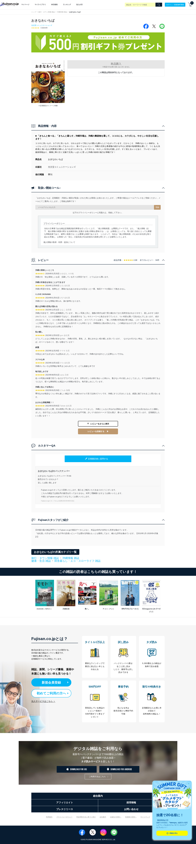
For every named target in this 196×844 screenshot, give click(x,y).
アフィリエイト (64, 802)
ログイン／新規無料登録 (175, 4)
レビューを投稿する (96, 431)
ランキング (67, 4)
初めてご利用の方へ (51, 693)
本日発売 (54, 4)
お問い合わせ (131, 809)
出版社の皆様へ (115, 817)
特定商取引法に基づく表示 (86, 817)
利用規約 (49, 817)
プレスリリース (64, 809)
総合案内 (98, 796)
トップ (33, 12)
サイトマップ (145, 817)
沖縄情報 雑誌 (62, 12)
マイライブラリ (40, 4)
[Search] (158, 5)
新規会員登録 (51, 682)
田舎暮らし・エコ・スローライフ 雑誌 (77, 560)
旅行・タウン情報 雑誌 (46, 12)
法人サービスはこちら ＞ (43, 701)
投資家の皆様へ (130, 817)
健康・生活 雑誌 (41, 561)
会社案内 (103, 817)
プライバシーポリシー (64, 817)
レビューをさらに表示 (99, 424)
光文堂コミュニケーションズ (41, 25)
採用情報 (131, 802)
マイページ (25, 4)
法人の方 (79, 4)
